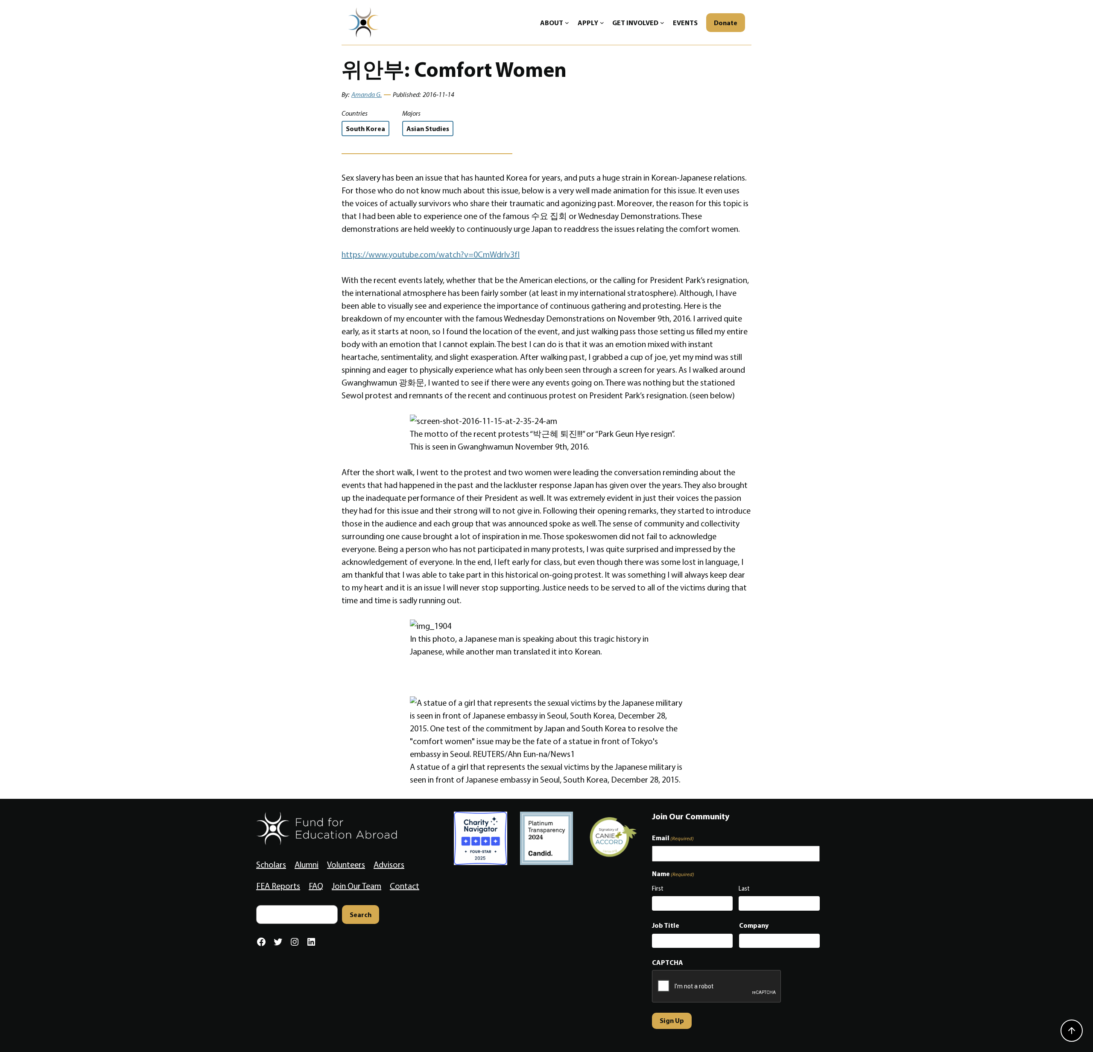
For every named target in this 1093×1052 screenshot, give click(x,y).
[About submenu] (567, 22)
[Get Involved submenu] (662, 22)
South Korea (365, 128)
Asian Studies (427, 128)
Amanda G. (366, 95)
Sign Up (672, 1020)
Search (360, 914)
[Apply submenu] (602, 22)
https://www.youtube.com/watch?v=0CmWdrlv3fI (431, 254)
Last (744, 888)
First (657, 888)
